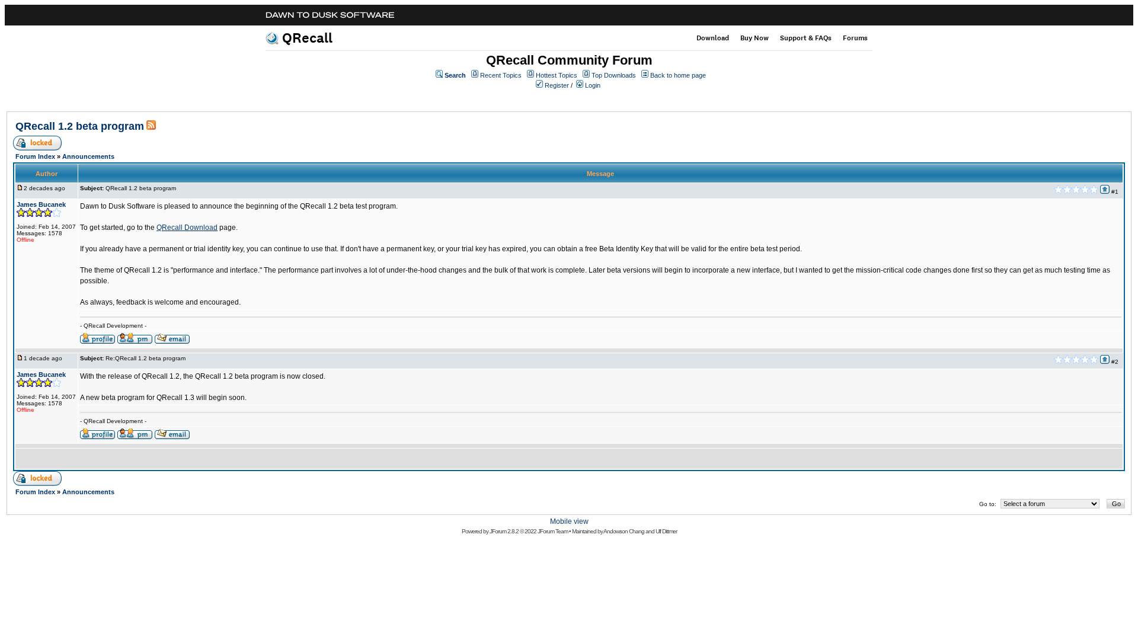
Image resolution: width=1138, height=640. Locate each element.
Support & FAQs (806, 38)
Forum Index (35, 156)
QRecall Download (187, 227)
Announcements (88, 156)
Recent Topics (501, 75)
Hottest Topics (556, 75)
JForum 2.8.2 (504, 531)
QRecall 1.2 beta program (79, 126)
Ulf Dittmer (666, 531)
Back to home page (678, 75)
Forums (855, 38)
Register (557, 85)
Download (712, 38)
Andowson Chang (623, 531)
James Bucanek (41, 204)
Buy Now (754, 38)
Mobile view (569, 521)
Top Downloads (614, 75)
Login (592, 85)
